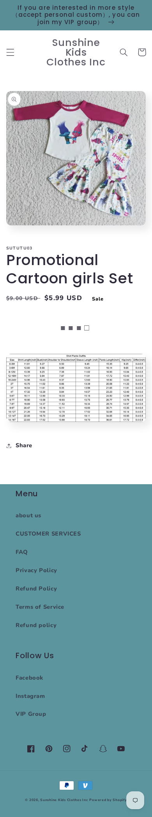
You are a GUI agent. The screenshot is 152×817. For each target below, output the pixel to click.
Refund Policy (36, 588)
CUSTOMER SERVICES (48, 534)
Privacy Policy (36, 570)
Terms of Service (40, 607)
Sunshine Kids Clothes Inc (64, 800)
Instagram (30, 696)
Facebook (29, 678)
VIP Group (31, 714)
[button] (10, 52)
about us (28, 515)
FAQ (22, 552)
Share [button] (24, 445)
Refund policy (36, 625)
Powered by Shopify (108, 800)
